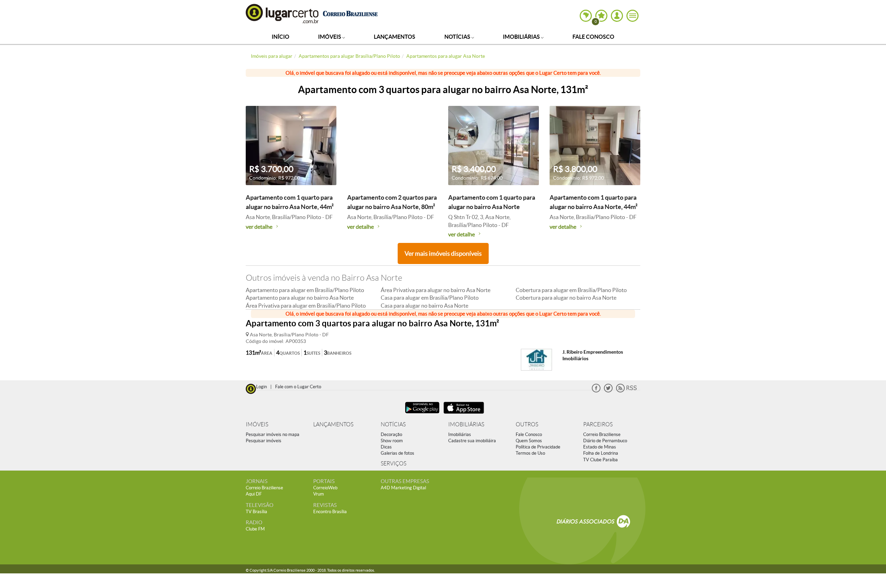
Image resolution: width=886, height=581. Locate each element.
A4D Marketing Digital (403, 487)
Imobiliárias (522, 37)
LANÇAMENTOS (333, 424)
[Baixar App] (422, 414)
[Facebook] (596, 390)
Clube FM (255, 529)
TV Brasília (256, 511)
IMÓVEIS (257, 424)
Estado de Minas (599, 447)
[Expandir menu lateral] (632, 16)
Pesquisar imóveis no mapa (272, 434)
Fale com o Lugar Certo (298, 386)
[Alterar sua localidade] (586, 16)
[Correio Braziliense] (350, 13)
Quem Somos (529, 440)
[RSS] (626, 390)
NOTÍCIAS (393, 424)
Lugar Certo (282, 13)
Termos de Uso (530, 453)
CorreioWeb (325, 487)
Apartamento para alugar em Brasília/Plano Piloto (305, 290)
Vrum (318, 494)
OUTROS (527, 424)
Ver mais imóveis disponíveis (443, 253)
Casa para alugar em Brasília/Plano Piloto (430, 297)
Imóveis (330, 37)
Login (261, 386)
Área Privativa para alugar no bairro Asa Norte (435, 290)
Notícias (457, 37)
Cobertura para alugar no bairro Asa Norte (566, 297)
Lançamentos (394, 37)
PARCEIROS (598, 424)
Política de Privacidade (538, 447)
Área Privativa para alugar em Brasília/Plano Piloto (306, 305)
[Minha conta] (617, 16)
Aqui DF (254, 494)
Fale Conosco (593, 37)
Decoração (391, 434)
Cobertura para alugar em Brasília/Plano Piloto (571, 290)
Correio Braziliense (602, 434)
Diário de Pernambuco (605, 440)
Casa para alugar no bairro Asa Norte (424, 305)
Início (280, 37)
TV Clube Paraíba (600, 459)
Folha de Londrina (600, 453)
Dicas (386, 447)
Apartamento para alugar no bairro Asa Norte (300, 297)
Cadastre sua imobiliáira (472, 440)
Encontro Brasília (330, 511)
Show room (392, 440)
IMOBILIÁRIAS (466, 424)
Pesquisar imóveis (263, 440)
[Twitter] (608, 390)
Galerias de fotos (397, 453)
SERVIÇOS (393, 463)
